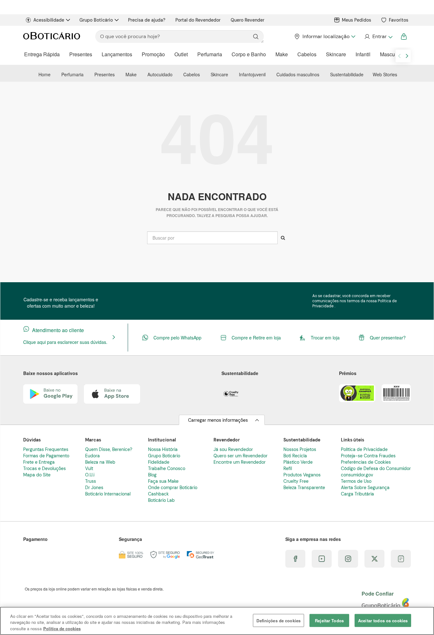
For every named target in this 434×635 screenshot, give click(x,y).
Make (281, 54)
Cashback (158, 494)
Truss (90, 481)
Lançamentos (117, 54)
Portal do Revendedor (197, 20)
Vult (89, 468)
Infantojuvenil (252, 74)
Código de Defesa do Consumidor (376, 468)
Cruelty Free (296, 481)
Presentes (80, 54)
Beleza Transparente (304, 487)
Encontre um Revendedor (240, 462)
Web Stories (385, 74)
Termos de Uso (356, 481)
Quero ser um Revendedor (241, 456)
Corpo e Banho (249, 54)
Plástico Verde (298, 462)
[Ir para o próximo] (407, 56)
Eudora (92, 456)
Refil (287, 468)
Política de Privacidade (364, 449)
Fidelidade (158, 462)
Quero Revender (247, 20)
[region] (217, 621)
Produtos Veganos (302, 475)
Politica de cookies (62, 628)
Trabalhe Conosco (166, 468)
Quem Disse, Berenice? (108, 449)
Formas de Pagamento (46, 456)
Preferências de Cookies (366, 462)
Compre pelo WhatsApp (177, 337)
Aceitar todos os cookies (383, 620)
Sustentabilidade (346, 74)
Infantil (363, 54)
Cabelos (306, 54)
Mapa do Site (37, 475)
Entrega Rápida (42, 54)
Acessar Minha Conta (378, 36)
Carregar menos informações (218, 420)
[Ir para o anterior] (399, 56)
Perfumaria (209, 54)
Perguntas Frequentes (45, 449)
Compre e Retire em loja (256, 337)
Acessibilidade (48, 20)
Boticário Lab (161, 500)
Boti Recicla (295, 456)
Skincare (336, 54)
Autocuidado (160, 74)
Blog (152, 475)
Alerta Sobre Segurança (365, 487)
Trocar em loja (325, 337)
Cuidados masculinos (297, 74)
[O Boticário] (51, 36)
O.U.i (89, 475)
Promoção (153, 54)
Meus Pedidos (356, 20)
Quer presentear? (388, 337)
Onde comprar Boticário (172, 487)
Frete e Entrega (39, 462)
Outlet (181, 54)
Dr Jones (94, 487)
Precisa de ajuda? (146, 20)
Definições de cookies (278, 620)
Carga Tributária (357, 494)
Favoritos (398, 20)
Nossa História (163, 449)
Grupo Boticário (96, 20)
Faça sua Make (163, 481)
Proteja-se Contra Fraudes (368, 456)
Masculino (391, 54)
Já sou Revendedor (233, 449)
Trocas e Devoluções (44, 468)
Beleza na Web (100, 462)
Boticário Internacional (108, 494)
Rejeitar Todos (329, 620)
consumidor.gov (357, 475)
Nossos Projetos (299, 449)
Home (44, 74)
